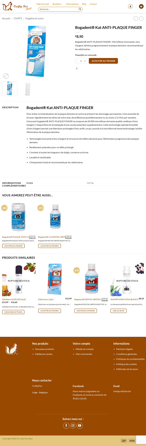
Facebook (77, 394)
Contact (93, 4)
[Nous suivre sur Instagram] (73, 426)
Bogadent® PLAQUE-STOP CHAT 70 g (19, 237)
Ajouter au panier (103, 61)
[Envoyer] (80, 9)
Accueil (6, 18)
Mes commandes (84, 354)
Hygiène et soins (34, 18)
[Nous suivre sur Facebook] (66, 426)
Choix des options (13, 312)
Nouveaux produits (44, 349)
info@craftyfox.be (122, 391)
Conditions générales (126, 354)
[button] (130, 6)
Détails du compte (85, 349)
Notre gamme (72, 4)
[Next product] (135, 18)
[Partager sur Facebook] (77, 69)
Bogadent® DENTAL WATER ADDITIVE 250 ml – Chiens (99, 299)
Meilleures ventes (43, 354)
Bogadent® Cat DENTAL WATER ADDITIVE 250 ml (60, 237)
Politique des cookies (126, 364)
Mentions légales (124, 349)
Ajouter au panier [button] (13, 246)
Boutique (57, 4)
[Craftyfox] (17, 6)
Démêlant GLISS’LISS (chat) (14, 299)
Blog (84, 4)
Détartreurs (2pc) (46, 299)
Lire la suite (118, 311)
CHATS (18, 18)
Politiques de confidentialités (130, 359)
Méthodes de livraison (127, 369)
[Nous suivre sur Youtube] (80, 426)
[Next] (65, 51)
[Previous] (7, 51)
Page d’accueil (42, 4)
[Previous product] (141, 18)
